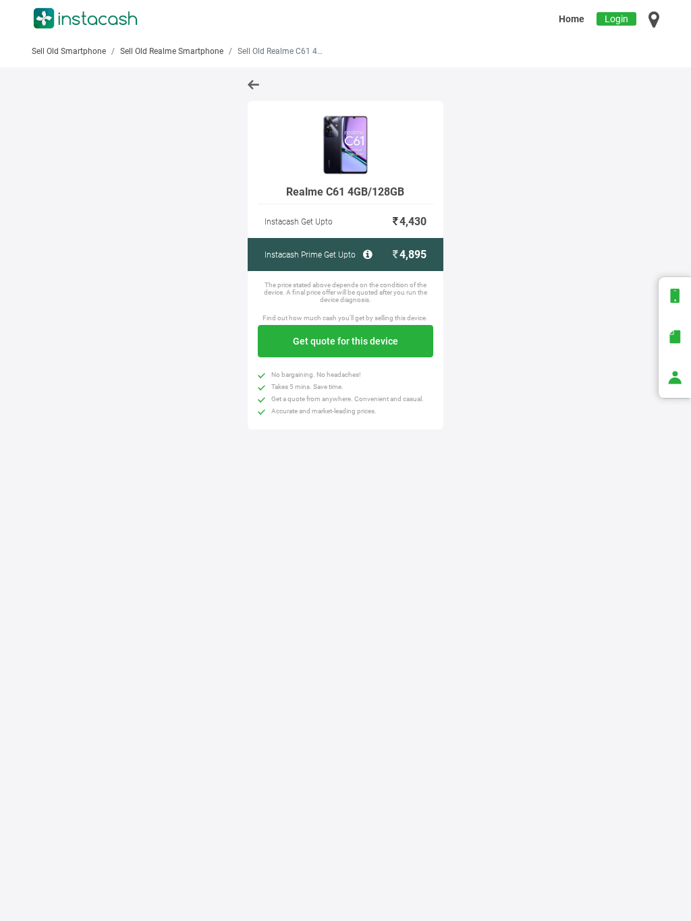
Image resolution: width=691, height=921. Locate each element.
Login (616, 18)
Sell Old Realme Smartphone (171, 51)
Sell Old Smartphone (69, 51)
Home (571, 18)
